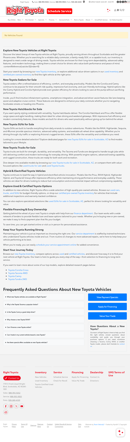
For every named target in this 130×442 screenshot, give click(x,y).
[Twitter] (123, 2)
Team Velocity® (99, 424)
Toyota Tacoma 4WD (18, 272)
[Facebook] (118, 2)
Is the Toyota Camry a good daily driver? (21, 312)
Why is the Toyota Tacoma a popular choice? (22, 304)
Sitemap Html (40, 425)
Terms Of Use (24, 425)
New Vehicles (40, 377)
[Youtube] (21, 406)
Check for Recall (60, 380)
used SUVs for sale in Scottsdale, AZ (66, 201)
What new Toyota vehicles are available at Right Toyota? (26, 297)
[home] (115, 10)
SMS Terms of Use (116, 373)
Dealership (96, 372)
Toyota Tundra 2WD (17, 279)
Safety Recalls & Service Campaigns (63, 425)
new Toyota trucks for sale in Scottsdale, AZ (73, 162)
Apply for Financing (107, 306)
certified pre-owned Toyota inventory (76, 192)
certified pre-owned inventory (17, 74)
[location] (84, 2)
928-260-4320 (76, 2)
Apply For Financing (80, 377)
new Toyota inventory (46, 71)
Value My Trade (78, 380)
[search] (121, 10)
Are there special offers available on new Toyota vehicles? (27, 342)
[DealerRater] (5, 412)
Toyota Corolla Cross (18, 269)
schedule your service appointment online (56, 244)
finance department (83, 213)
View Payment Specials (107, 297)
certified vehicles (77, 253)
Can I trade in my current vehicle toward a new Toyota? (26, 335)
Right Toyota (5, 425)
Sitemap (33, 425)
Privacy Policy (14, 425)
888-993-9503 (61, 2)
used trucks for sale (32, 165)
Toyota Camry (14, 275)
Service (57, 372)
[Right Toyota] (25, 9)
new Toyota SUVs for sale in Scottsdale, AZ (88, 139)
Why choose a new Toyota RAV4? (18, 319)
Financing (77, 372)
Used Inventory (41, 380)
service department (85, 233)
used (61, 253)
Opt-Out (80, 425)
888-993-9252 (44, 2)
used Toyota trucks (55, 165)
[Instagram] (120, 2)
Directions (94, 380)
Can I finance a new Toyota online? (19, 327)
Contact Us (13, 378)
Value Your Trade (107, 315)
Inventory (40, 372)
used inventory (111, 71)
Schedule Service (60, 377)
